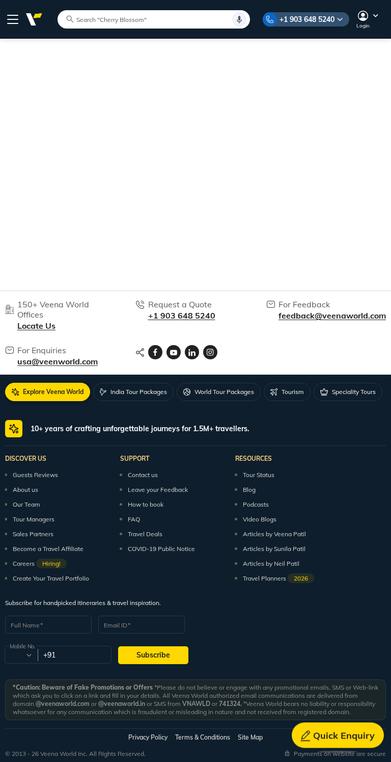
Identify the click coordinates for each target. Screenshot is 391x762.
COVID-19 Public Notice (161, 549)
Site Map (250, 737)
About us (25, 489)
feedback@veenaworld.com (332, 315)
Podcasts (256, 504)
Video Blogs (259, 519)
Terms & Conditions (202, 737)
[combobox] (21, 655)
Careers (37, 563)
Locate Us (36, 326)
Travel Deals (145, 534)
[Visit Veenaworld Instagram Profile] (210, 352)
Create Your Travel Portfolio (51, 578)
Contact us (143, 475)
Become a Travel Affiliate (48, 549)
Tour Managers (33, 519)
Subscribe (153, 655)
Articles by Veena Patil (274, 534)
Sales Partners (33, 534)
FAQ (134, 519)
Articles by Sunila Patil (274, 549)
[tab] (47, 392)
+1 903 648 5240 (307, 19)
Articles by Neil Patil (271, 563)
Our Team (26, 504)
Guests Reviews (35, 475)
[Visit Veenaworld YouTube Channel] (173, 352)
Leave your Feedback (158, 489)
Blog (249, 489)
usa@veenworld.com (57, 361)
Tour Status (258, 475)
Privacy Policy (147, 737)
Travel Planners (275, 578)
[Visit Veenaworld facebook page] (155, 352)
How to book (145, 504)
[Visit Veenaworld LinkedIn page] (192, 352)
